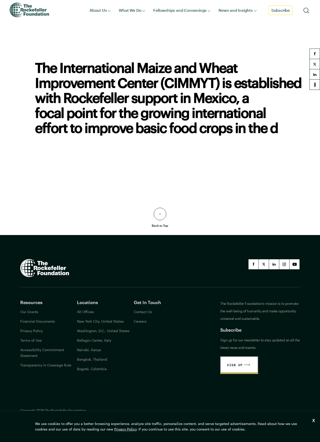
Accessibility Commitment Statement (42, 353)
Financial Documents (37, 321)
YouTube (295, 264)
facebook (315, 54)
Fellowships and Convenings (179, 10)
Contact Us (143, 312)
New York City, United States (100, 321)
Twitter (264, 264)
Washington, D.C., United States (103, 331)
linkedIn (274, 264)
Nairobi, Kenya (89, 350)
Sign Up (235, 365)
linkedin (315, 74)
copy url (315, 85)
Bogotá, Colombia (92, 369)
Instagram (284, 264)
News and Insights (235, 10)
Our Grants (29, 312)
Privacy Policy (125, 429)
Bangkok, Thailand (92, 359)
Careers (140, 321)
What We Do (130, 10)
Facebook (253, 264)
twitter (315, 64)
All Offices (85, 312)
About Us (98, 10)
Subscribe (280, 10)
